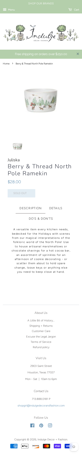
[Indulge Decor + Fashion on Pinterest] (41, 426)
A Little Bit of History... (41, 320)
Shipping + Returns (41, 325)
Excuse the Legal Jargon (41, 336)
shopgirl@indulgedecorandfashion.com (41, 405)
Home (6, 63)
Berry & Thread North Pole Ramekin (40, 170)
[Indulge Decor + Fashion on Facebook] (32, 426)
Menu (11, 9)
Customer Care (41, 331)
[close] (77, 53)
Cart (76, 9)
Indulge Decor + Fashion (52, 439)
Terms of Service (41, 342)
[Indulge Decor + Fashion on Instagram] (50, 426)
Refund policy (41, 347)
